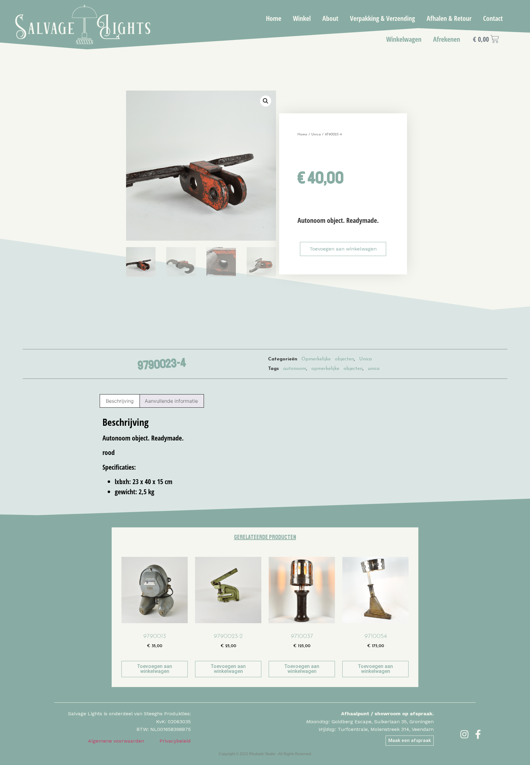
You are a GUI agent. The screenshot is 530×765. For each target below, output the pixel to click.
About (330, 18)
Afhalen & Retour (449, 18)
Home (273, 18)
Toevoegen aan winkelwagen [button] (154, 668)
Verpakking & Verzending (382, 18)
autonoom (294, 368)
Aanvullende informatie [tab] (171, 401)
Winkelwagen (403, 39)
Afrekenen (446, 39)
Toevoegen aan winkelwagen (343, 249)
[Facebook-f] (478, 734)
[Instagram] (464, 734)
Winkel (302, 18)
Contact (493, 18)
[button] (265, 101)
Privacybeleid (175, 741)
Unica (316, 134)
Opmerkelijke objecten (327, 359)
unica (373, 368)
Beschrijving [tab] (120, 401)
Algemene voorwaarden (116, 741)
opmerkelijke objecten (337, 368)
